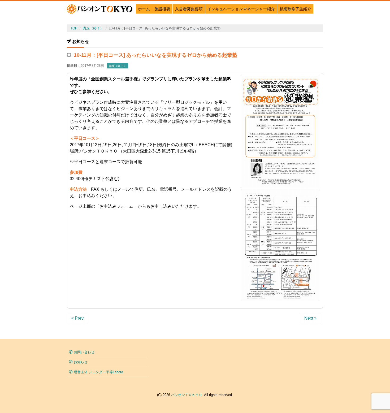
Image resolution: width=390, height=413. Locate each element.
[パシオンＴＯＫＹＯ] (99, 8)
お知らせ (81, 362)
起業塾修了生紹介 (295, 9)
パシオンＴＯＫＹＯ (186, 395)
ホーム (144, 9)
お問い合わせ (84, 352)
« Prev (77, 318)
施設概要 (162, 9)
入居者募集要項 (189, 9)
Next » (310, 318)
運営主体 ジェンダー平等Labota (98, 372)
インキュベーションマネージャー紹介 (241, 9)
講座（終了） (117, 65)
